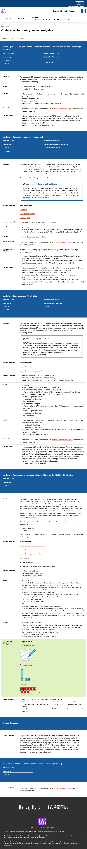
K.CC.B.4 (7, 147)
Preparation (8, 38)
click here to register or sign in (62, 109)
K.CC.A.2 (7, 63)
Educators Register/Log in (76, 6)
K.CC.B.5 (7, 151)
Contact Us (80, 4)
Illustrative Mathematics (16, 832)
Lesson (20, 38)
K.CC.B (7, 774)
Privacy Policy (35, 827)
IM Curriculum (79, 1)
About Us (81, 3)
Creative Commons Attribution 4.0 (48, 832)
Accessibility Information (48, 827)
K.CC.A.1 (7, 60)
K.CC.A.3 (7, 486)
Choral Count (50, 62)
